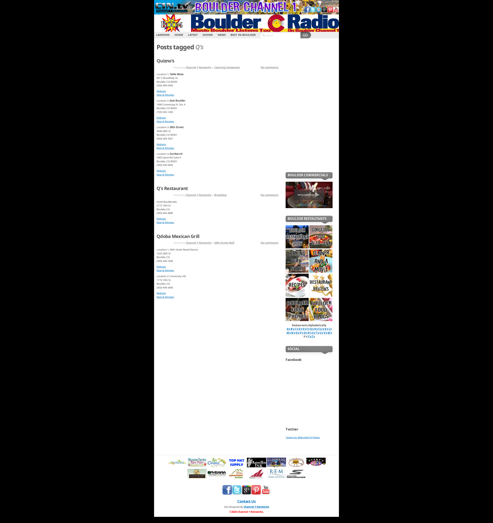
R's (309, 333)
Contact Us (246, 501)
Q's (305, 333)
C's (296, 329)
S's (313, 333)
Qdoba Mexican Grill (178, 236)
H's (316, 329)
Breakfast (220, 195)
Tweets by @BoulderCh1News (303, 437)
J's (323, 329)
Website (161, 91)
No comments (269, 67)
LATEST (193, 35)
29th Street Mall (224, 243)
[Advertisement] (309, 108)
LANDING (163, 35)
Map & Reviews (165, 95)
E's (304, 329)
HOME (178, 35)
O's (297, 333)
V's (325, 333)
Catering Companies (227, 67)
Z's (313, 336)
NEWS (222, 35)
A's (288, 329)
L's (330, 329)
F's (307, 329)
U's (321, 333)
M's (289, 333)
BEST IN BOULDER (243, 35)
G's (312, 329)
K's (326, 329)
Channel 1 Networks (198, 67)
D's (300, 329)
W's (330, 333)
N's (293, 333)
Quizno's (165, 61)
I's (319, 329)
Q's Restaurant (172, 188)
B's (292, 329)
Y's (309, 336)
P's (301, 333)
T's (317, 333)
